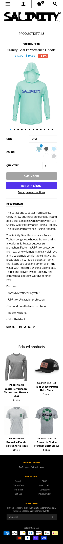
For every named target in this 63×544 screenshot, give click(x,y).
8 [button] (37, 129)
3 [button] (18, 129)
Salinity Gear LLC (46, 383)
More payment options (31, 192)
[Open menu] (8, 4)
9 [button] (40, 129)
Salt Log (18, 494)
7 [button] (33, 129)
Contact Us (45, 490)
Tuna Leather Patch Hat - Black (47, 389)
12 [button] (52, 129)
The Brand (18, 490)
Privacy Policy (44, 494)
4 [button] (22, 129)
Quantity (12, 165)
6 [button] (29, 129)
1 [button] (10, 129)
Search (18, 481)
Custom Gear (18, 485)
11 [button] (48, 129)
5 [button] (25, 129)
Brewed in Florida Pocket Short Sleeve (16, 444)
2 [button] (14, 129)
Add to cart (31, 176)
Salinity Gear (31, 44)
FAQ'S (44, 481)
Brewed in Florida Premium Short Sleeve (46, 444)
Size (9, 139)
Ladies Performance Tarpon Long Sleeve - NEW (16, 393)
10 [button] (44, 129)
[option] (31, 93)
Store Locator (44, 485)
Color (10, 152)
